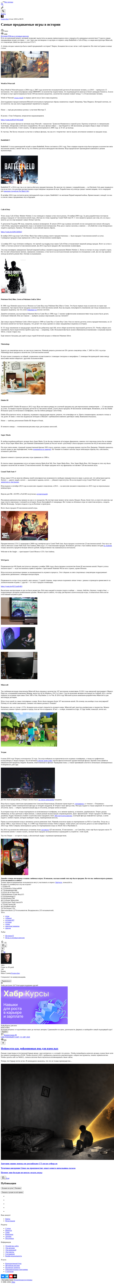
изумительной (42, 494)
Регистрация (10, 1221)
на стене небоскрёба (46, 800)
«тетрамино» (79, 804)
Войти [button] (3, 14)
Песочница (9, 1238)
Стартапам (9, 1271)
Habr (13, 1282)
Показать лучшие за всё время (12, 1192)
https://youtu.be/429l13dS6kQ (11, 232)
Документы (9, 1252)
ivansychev (5, 19)
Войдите (58, 882)
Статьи (8, 1228)
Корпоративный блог (13, 1263)
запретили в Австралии (10, 482)
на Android (108, 546)
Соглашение (10, 1254)
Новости (8, 1230)
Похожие (18, 1188)
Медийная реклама (12, 1265)
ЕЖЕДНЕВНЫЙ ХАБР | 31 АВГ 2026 (15, 1037)
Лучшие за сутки (7, 1188)
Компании (9, 1234)
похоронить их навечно (42, 449)
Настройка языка (7, 1280)
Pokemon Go (32, 310)
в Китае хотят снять (44, 761)
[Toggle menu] (2, 2)
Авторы (8, 1236)
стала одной (18, 98)
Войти (7, 1219)
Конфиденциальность (13, 1256)
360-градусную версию (63, 816)
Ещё (7, 1178)
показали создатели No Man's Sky (16, 191)
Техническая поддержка (23, 1280)
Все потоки (8, 2)
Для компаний (10, 1250)
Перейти (4, 1032)
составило (45, 830)
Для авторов (10, 1248)
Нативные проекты (12, 1267)
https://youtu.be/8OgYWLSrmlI (12, 120)
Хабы (7, 1232)
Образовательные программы (16, 1269)
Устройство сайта (12, 1246)
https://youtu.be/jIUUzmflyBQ (11, 586)
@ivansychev (15, 973)
